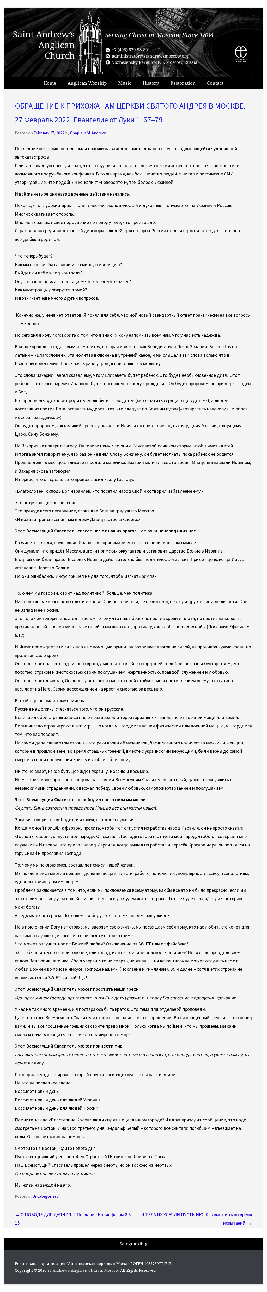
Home (50, 83)
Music (124, 83)
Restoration (183, 83)
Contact (215, 83)
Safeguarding (134, 1244)
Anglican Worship (87, 83)
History (151, 83)
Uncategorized (45, 1196)
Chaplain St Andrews (88, 133)
